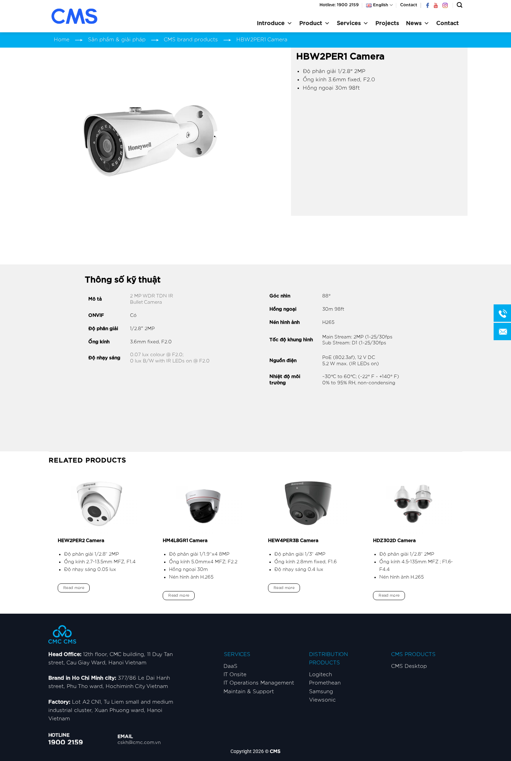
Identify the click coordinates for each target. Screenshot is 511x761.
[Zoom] (57, 200)
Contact (408, 5)
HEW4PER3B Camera (293, 540)
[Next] (462, 543)
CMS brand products (191, 39)
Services (349, 23)
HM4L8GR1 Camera (185, 540)
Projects (387, 23)
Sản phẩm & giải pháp (117, 39)
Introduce (271, 23)
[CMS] (83, 16)
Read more (73, 588)
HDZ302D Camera (394, 540)
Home (62, 39)
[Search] (459, 5)
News (414, 23)
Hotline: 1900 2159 (339, 5)
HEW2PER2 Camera (81, 540)
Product (310, 23)
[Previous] (49, 543)
